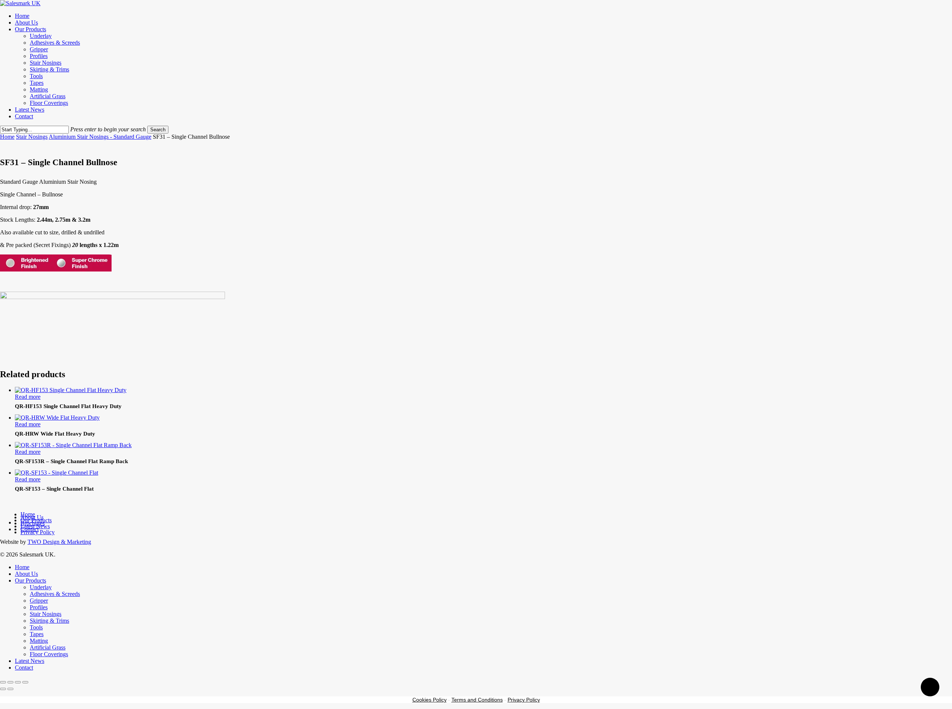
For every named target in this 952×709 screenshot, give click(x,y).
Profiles (39, 607)
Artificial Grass (47, 647)
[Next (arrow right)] (10, 689)
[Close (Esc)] (25, 682)
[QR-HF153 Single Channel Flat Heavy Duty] (70, 390)
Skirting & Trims (49, 620)
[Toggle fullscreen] (10, 682)
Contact (24, 667)
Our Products (30, 580)
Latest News (29, 661)
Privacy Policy (37, 532)
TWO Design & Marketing (59, 542)
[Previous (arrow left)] (3, 689)
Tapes (37, 634)
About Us (26, 574)
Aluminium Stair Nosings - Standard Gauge (100, 137)
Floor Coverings (49, 654)
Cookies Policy (429, 700)
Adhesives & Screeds (55, 594)
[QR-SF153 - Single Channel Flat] (56, 472)
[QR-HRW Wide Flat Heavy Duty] (57, 417)
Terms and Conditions (477, 700)
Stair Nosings (32, 137)
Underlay (41, 587)
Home (7, 137)
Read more (28, 397)
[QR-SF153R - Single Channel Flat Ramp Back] (73, 445)
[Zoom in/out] (3, 682)
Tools (36, 627)
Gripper (39, 600)
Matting (39, 641)
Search (157, 129)
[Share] (18, 682)
